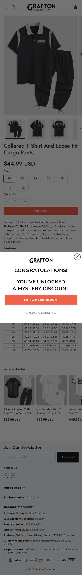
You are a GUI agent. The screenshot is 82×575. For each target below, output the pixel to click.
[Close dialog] (77, 257)
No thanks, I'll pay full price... (41, 312)
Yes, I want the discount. (41, 300)
